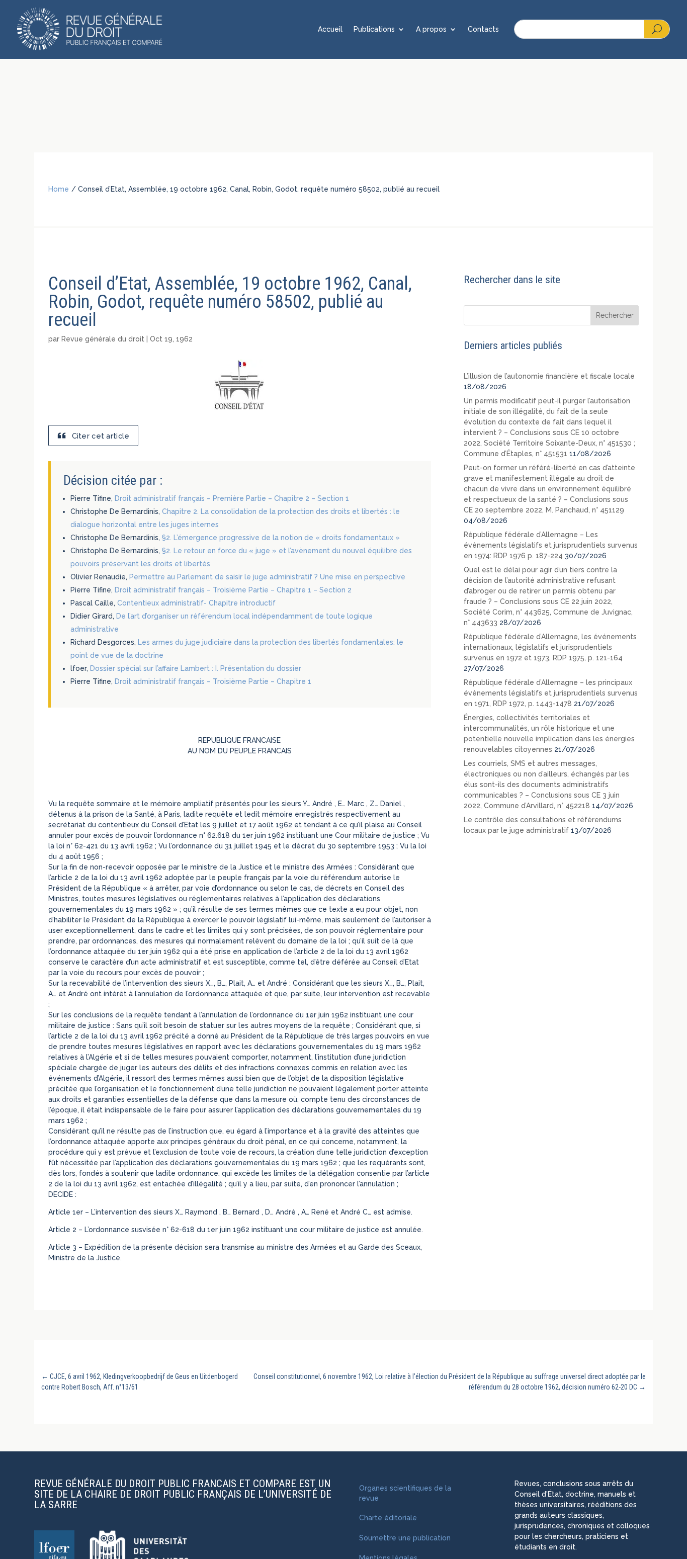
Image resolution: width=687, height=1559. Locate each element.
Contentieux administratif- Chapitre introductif (196, 603)
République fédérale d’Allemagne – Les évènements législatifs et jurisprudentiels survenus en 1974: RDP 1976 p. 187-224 (551, 545)
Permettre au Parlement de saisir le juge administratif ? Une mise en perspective (267, 577)
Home (58, 189)
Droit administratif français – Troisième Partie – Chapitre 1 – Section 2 (233, 590)
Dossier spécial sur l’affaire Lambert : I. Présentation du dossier (195, 668)
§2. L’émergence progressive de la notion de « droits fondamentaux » (281, 538)
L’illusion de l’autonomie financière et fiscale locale (549, 376)
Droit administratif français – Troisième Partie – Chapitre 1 (213, 681)
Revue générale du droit (102, 339)
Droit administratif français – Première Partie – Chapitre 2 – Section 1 (232, 498)
